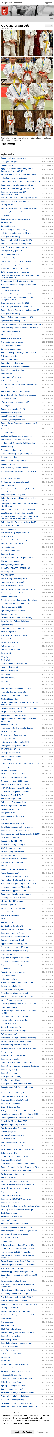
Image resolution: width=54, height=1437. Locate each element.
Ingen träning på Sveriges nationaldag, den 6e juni (20, 1066)
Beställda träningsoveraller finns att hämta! (17, 1333)
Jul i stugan (5, 406)
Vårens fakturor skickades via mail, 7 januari (18, 983)
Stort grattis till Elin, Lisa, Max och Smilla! (17, 1403)
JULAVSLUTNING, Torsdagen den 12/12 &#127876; (20, 763)
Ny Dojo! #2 (5, 674)
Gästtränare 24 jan (8, 1139)
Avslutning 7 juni (7, 1325)
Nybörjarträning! (7, 625)
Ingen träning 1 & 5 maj (10, 1202)
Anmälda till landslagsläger (11, 338)
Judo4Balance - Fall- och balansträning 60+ (17, 513)
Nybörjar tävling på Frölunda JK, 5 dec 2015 (17, 1245)
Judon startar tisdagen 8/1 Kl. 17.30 (14, 876)
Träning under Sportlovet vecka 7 (13, 628)
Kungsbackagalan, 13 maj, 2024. (13, 495)
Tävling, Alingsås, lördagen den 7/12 (15, 402)
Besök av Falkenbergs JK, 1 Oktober (15, 908)
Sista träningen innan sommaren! (13, 806)
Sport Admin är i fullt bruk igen (12, 363)
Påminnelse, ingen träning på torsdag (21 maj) (18, 189)
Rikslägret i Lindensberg (10, 254)
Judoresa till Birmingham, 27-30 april (15, 961)
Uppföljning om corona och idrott (13, 715)
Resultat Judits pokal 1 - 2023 (12, 543)
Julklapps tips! (6, 1241)
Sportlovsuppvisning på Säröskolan (14, 1128)
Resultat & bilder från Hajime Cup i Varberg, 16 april (20, 1206)
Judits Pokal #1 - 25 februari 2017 (14, 1121)
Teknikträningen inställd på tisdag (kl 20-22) (17, 1297)
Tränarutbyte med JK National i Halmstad (17, 1118)
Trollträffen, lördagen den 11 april (13, 212)
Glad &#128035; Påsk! (9, 699)
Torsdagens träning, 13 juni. (11, 450)
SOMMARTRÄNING (9, 1178)
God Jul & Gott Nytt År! (10, 1238)
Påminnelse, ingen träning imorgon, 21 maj (17, 185)
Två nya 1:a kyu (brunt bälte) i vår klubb (16, 261)
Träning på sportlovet (9, 979)
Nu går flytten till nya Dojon (11, 712)
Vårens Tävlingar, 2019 (10, 873)
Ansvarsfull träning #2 (9, 671)
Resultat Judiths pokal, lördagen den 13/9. (17, 317)
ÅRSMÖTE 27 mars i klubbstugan (14, 866)
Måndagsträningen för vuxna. (12, 342)
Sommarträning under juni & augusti (14, 1045)
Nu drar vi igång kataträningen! (12, 852)
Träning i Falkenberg (9, 1007)
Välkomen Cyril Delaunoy (10, 915)
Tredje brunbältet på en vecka (12, 258)
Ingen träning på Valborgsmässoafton (15, 830)
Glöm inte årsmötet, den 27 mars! (14, 859)
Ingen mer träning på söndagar (12, 816)
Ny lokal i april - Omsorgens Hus (13, 735)
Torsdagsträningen (8, 547)
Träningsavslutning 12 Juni (11, 1195)
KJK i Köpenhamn (8, 820)
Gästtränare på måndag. (10, 1213)
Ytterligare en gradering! (10, 809)
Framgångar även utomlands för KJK (15, 247)
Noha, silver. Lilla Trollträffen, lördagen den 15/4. (19, 522)
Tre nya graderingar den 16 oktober (14, 1020)
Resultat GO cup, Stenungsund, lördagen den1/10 (20, 310)
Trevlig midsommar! (8, 685)
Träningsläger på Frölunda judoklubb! (15, 1396)
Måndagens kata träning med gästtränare (16, 1227)
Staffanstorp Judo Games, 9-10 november (17, 774)
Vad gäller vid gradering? (10, 855)
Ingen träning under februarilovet (13, 370)
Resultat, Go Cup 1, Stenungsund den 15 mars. (19, 353)
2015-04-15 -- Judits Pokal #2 (12, 1354)
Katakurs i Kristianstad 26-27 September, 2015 (19, 1304)
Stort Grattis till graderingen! (12, 1329)
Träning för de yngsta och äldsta (13, 692)
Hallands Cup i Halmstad (10, 1340)
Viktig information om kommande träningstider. (18, 174)
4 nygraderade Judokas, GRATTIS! (14, 268)
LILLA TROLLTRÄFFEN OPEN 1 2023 (15, 568)
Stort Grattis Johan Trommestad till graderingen (19, 1407)
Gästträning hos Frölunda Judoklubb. (15, 621)
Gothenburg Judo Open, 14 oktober (14, 1016)
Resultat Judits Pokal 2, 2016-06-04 (14, 1181)
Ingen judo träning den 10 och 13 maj (15, 958)
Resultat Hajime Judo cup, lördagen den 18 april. (19, 208)
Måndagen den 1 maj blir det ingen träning (17, 1084)
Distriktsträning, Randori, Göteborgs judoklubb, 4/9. (20, 328)
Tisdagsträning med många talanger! (15, 603)
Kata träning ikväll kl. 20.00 (11, 841)
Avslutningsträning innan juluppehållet (15, 391)
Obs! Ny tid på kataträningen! (12, 848)
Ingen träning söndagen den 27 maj (14, 951)
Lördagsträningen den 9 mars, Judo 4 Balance (18, 471)
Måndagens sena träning (10, 237)
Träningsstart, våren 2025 (11, 377)
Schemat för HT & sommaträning (13, 802)
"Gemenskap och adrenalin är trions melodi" (17, 880)
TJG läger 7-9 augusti (9, 162)
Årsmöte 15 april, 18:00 (10, 724)
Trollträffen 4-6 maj (8, 954)
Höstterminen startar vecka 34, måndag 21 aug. (19, 1041)
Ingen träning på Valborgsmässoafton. (15, 201)
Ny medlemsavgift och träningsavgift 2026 (17, 281)
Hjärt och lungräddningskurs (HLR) (14, 1125)
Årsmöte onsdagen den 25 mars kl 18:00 (16, 1371)
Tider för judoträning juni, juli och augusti (16, 454)
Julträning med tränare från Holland (14, 993)
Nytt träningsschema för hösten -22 (14, 611)
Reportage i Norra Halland (11, 756)
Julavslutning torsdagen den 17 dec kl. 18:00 (18, 1248)
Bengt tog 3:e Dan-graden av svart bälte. (16, 439)
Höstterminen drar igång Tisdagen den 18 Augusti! (20, 1315)
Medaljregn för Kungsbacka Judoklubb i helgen (19, 600)
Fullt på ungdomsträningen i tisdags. (15, 1294)
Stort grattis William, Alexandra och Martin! (17, 1393)
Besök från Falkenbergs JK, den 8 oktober (17, 784)
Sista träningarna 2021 (9, 632)
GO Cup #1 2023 (7, 536)
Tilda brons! (5, 215)
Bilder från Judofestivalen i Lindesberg (15, 1188)
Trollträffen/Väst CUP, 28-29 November (16, 1252)
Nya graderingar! (7, 1052)
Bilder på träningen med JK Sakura (14, 1224)
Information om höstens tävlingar (13, 1031)
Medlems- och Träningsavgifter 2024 (15, 482)
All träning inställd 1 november (12, 901)
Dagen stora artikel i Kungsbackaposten (16, 540)
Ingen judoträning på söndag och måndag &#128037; (21, 834)
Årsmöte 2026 (6, 222)
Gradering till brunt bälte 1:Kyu (12, 823)
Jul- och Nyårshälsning (9, 388)
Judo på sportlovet (8, 739)
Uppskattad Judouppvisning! (12, 1389)
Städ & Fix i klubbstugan (10, 919)
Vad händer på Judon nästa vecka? (14, 1234)
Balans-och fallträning (9, 381)
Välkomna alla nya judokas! (11, 799)
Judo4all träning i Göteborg (11, 1080)
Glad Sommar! (6, 1318)
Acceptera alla (42, 1432)
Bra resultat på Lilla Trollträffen (13, 593)
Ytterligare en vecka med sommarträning (16, 618)
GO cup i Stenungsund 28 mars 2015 (15, 1364)
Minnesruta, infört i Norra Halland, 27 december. (19, 384)
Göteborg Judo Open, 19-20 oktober (14, 781)
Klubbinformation (7, 335)
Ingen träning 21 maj (9, 1073)
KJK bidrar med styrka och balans (14, 635)
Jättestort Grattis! (8, 432)
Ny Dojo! (4, 681)
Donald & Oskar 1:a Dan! (10, 1107)
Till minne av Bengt (8, 398)
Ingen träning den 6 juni (10, 1192)
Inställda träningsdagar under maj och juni (17, 827)
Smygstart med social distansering (14, 695)
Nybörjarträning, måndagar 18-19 (13, 321)
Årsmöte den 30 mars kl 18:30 (12, 1217)
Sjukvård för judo (7, 554)
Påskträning (5, 1357)
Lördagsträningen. (8, 226)
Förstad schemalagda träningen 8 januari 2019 (18, 884)
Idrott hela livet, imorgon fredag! (13, 1103)
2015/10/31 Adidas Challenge (12, 1268)
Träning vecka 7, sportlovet (11, 251)
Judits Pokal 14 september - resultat (15, 792)
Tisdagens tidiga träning (10, 290)
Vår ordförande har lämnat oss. (13, 416)
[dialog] (27, 1422)
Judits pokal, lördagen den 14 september (16, 436)
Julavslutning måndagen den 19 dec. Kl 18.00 (18, 1156)
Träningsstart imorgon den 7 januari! (14, 746)
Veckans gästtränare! (9, 1220)
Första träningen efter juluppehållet (14, 579)
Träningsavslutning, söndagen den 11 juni (17, 1062)
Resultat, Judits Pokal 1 (10, 360)
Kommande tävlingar (9, 596)
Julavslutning (6, 760)
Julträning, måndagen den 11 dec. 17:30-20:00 (18, 1004)
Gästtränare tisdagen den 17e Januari (15, 1146)
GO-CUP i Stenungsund (10, 838)
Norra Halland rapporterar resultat (13, 891)
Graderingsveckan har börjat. (12, 345)
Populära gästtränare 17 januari (13, 1142)
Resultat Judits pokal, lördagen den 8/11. (16, 294)
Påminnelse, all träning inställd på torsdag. (17, 894)
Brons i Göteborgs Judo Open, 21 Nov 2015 (17, 1261)
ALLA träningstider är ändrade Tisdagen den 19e (19, 1231)
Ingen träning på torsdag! (10, 1336)
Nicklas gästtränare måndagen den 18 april (17, 1210)
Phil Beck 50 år (7, 922)
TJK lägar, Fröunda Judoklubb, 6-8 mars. (16, 233)
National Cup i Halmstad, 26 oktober (15, 777)
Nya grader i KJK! (8, 813)
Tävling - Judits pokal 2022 (11, 607)
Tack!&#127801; (7, 912)
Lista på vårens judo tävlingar (12, 986)
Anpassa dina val (10, 1427)
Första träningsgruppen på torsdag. (14, 230)
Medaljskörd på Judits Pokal (12, 862)
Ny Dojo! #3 (5, 660)
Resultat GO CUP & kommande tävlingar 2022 (18, 589)
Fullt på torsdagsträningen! (11, 1350)
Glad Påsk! (5, 1361)
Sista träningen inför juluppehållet (13, 582)
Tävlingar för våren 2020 (10, 753)
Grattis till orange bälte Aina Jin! (13, 1027)
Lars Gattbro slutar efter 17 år (12, 926)
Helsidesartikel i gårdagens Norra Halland (16, 533)
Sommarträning (7, 165)
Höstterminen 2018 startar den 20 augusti (17, 929)
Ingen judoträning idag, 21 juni (12, 933)
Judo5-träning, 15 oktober (10, 1024)
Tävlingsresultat (7, 205)
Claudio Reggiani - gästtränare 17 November (18, 1265)
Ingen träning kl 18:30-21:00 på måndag (16, 1199)
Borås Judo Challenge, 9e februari (14, 869)
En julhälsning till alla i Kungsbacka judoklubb (18, 395)
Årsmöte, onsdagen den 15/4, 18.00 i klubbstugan (20, 708)
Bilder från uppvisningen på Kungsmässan (17, 1272)
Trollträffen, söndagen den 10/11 (13, 420)
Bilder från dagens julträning (11, 1000)
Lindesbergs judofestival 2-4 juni (13, 1055)
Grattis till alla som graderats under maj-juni (17, 1185)
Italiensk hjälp (6, 639)
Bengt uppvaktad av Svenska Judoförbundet (18, 509)
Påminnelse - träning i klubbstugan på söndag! (18, 1038)
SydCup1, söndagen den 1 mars (13, 1386)
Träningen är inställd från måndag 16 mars (17, 728)
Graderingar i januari (8, 1132)
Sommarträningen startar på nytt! (13, 158)
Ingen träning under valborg (11, 965)
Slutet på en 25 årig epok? (11, 649)
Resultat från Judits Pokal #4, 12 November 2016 (20, 1167)
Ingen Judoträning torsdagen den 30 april (16, 1343)
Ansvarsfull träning (8, 678)
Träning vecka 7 (7, 475)
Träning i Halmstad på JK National (14, 1096)
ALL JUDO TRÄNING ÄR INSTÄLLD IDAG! (17, 997)
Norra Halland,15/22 (8, 485)
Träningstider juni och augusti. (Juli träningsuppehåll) (21, 181)
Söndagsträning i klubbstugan (12, 565)
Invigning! (5, 657)
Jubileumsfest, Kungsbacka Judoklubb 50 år (18, 443)
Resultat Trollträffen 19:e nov (12, 586)
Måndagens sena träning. (10, 314)
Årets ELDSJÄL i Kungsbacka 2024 (14, 461)
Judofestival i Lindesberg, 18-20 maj (15, 947)
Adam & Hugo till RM (9, 905)
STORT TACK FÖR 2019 (10, 749)
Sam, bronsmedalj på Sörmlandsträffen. (16, 219)
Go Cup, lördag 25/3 (15, 25)
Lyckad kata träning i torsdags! (13, 845)
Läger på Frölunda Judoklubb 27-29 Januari (17, 1149)
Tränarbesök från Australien (11, 1375)
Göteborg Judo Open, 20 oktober (13, 898)
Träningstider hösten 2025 (11, 331)
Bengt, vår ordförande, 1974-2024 (13, 409)
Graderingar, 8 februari (9, 975)
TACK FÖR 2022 (7, 575)
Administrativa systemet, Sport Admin (15, 367)
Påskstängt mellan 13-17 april (12, 1093)
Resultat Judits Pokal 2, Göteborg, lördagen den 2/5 (20, 198)
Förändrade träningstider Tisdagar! (14, 1281)
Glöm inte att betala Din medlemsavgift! (16, 1171)
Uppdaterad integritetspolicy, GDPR (14, 944)
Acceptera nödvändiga (22, 1432)
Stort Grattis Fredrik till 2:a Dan (13, 795)
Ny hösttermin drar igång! (10, 642)
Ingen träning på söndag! (10, 1059)
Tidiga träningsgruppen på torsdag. (14, 178)
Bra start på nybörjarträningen (12, 1135)
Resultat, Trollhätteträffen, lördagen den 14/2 (18, 244)
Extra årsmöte (6, 374)
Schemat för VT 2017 (9, 1153)
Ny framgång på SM (8, 731)
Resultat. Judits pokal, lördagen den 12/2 (16, 240)
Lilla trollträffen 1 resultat (10, 561)
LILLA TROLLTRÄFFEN (10, 526)
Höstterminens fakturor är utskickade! (15, 1311)
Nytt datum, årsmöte (9, 356)
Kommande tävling (8, 464)
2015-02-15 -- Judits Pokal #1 (12, 1382)
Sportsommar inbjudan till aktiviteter (14, 940)
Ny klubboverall (7, 1368)
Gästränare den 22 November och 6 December (18, 1164)
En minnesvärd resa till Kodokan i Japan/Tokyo (19, 1048)
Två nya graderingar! (9, 1034)
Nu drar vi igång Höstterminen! (12, 1174)
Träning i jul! (5, 767)
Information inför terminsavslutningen (15, 937)
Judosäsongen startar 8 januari (13, 990)
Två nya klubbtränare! (9, 1347)
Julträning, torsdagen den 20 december (16, 887)
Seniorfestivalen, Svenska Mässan (14, 468)
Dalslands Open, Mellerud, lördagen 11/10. (17, 307)
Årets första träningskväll (10, 265)
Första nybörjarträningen (10, 478)
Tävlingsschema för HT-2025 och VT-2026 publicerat (21, 324)
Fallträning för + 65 (8, 572)
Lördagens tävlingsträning (11, 349)
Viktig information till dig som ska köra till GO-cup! (20, 1290)
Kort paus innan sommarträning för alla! (16, 688)
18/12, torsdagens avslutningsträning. (15, 272)
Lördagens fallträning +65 (10, 550)
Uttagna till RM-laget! (9, 770)
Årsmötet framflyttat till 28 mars (13, 972)
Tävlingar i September (9, 1308)
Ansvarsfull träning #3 (9, 667)
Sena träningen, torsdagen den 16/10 (15, 303)
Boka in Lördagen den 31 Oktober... (14, 1301)
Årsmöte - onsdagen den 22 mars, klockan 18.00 (19, 1114)
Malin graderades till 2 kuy (11, 1077)
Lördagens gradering (9, 457)
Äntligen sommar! (8, 646)
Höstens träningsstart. (9, 614)
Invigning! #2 (6, 653)
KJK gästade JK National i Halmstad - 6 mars (18, 1111)
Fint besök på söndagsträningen (13, 1400)
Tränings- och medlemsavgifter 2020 (15, 742)
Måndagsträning (7, 429)
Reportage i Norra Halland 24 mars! (14, 1100)
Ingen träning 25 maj (9, 1070)
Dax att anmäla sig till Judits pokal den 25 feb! (18, 558)
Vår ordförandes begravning (11, 413)
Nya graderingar (7, 1322)
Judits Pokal (6, 968)
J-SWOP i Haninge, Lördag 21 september (17, 788)
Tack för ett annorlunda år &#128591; (15, 664)
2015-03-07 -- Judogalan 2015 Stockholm (16, 1378)
